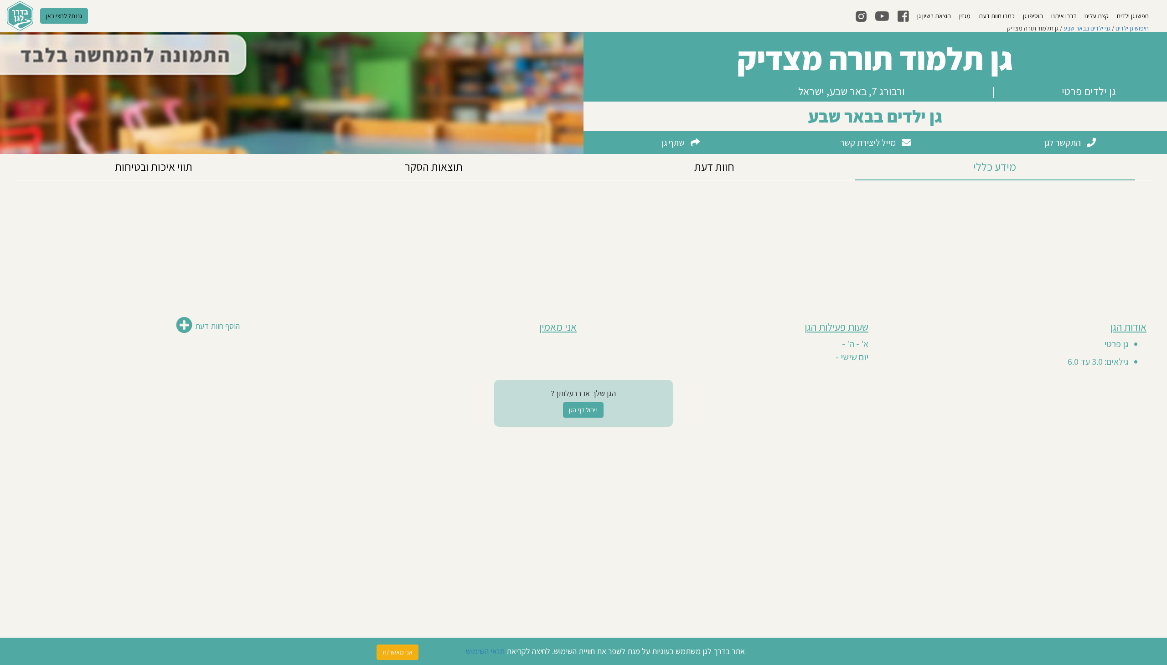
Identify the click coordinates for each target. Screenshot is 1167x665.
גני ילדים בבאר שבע (1087, 28)
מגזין (965, 16)
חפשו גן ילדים (1133, 16)
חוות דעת (714, 166)
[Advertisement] (583, 244)
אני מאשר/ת (397, 652)
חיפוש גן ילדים (1132, 28)
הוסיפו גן (1033, 16)
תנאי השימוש (485, 651)
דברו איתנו (1063, 16)
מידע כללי (994, 166)
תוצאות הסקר (434, 166)
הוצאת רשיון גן (934, 16)
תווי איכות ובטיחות (153, 166)
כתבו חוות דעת (997, 16)
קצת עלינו (1096, 16)
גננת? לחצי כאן (64, 16)
